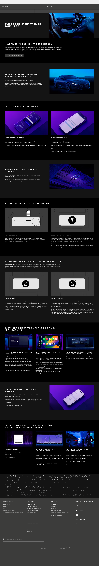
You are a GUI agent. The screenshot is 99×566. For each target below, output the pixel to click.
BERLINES (5, 506)
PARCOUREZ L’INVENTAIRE (32, 523)
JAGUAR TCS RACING (55, 522)
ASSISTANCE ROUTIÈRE (56, 510)
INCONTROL (53, 506)
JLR (28, 529)
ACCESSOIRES (30, 518)
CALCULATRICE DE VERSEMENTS (34, 508)
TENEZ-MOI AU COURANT (32, 514)
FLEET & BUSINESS (31, 521)
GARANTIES (53, 508)
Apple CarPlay (47, 359)
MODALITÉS (43, 548)
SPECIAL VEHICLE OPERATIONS (9, 510)
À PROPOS (53, 518)
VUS (4, 508)
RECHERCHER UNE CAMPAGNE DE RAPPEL (60, 512)
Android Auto (56, 359)
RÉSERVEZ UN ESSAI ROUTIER (33, 516)
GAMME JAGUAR (6, 504)
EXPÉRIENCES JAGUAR (56, 520)
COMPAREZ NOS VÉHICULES (9, 514)
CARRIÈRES (62, 548)
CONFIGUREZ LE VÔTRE (32, 506)
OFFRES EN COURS (31, 504)
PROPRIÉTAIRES (54, 504)
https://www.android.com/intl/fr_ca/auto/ (81, 490)
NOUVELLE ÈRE (6, 516)
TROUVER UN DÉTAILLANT (32, 510)
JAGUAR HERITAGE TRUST (56, 525)
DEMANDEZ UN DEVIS (31, 512)
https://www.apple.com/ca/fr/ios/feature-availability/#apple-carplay (81, 487)
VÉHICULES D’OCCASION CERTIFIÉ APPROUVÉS (13, 512)
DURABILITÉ (29, 531)
